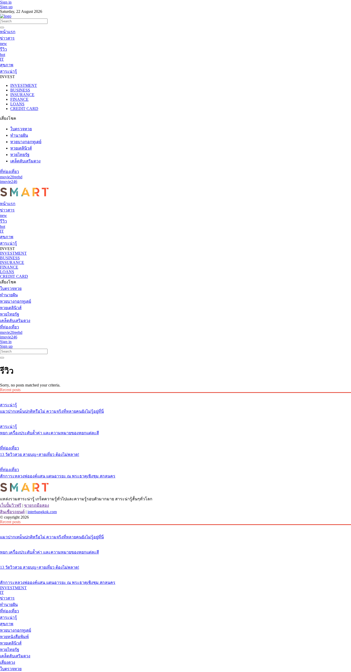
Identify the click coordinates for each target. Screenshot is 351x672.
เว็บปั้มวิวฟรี (10, 505)
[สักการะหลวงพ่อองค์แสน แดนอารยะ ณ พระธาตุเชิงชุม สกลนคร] (175, 460)
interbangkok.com (42, 512)
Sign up (6, 7)
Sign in (6, 2)
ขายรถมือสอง (36, 505)
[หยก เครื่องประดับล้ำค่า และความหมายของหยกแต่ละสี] (175, 417)
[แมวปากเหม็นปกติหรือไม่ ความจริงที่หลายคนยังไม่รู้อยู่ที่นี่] (175, 395)
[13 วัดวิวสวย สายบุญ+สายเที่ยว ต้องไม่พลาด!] (175, 438)
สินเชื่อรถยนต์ (12, 512)
